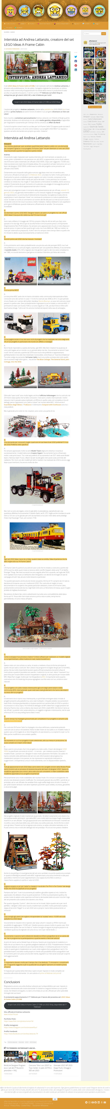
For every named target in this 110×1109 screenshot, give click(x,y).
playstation (91, 139)
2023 (84, 114)
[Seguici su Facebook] (95, 1102)
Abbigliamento (93, 114)
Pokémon (96, 139)
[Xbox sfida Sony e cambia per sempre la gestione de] (100, 75)
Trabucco (27, 405)
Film (89, 124)
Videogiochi (96, 146)
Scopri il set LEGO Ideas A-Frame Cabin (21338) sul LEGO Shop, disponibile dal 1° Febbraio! (37, 1005)
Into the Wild (16, 362)
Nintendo (93, 136)
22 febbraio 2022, (35, 175)
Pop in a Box (96, 141)
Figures (76, 24)
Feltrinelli (85, 124)
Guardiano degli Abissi (13, 405)
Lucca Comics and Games (88, 134)
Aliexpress (100, 114)
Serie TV (94, 144)
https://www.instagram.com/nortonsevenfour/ (20, 1027)
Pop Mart (102, 141)
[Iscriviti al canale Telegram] (86, 1102)
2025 (87, 114)
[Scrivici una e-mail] (105, 1102)
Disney (99, 121)
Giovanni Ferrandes (13, 49)
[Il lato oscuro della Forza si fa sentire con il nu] (88, 98)
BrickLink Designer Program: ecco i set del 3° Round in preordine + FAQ (15, 1068)
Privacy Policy (15, 1105)
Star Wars (99, 144)
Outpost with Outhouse (51, 405)
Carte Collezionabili (62, 24)
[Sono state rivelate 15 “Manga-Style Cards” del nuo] (88, 52)
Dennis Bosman (44, 301)
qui (64, 109)
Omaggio (85, 139)
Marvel (84, 136)
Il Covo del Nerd (100, 129)
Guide (6, 32)
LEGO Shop (98, 131)
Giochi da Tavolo (44, 24)
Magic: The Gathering (99, 134)
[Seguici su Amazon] (101, 1102)
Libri (103, 132)
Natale (88, 136)
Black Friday (99, 117)
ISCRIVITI (19, 28)
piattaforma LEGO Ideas (12, 721)
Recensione (87, 144)
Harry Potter (87, 129)
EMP (103, 121)
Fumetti (86, 24)
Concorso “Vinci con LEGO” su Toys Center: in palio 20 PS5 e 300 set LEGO (40, 1068)
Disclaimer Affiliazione (40, 1105)
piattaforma (48, 109)
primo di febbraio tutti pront (50, 973)
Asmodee (93, 117)
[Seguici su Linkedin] (98, 1102)
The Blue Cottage (43, 359)
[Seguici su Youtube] (92, 1102)
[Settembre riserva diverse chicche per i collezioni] (100, 52)
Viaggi (96, 24)
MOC (44, 677)
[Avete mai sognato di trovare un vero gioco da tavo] (88, 75)
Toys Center (86, 146)
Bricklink (85, 119)
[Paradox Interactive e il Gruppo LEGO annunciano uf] (88, 87)
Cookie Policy (25, 1105)
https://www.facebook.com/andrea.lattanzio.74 (21, 1034)
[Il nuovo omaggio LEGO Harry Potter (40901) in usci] (88, 63)
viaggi (91, 146)
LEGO (22, 24)
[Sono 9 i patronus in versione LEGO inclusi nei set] (100, 87)
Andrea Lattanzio (12, 1042)
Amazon (86, 117)
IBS (94, 129)
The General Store (58, 359)
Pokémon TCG (88, 141)
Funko (32, 24)
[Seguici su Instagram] (89, 1102)
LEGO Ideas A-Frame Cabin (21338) (21, 86)
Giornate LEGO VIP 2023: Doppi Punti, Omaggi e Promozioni (63, 1068)
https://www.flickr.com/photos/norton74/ (18, 1021)
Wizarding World (87, 149)
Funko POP (86, 127)
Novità (98, 137)
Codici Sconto (10, 24)
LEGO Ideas (33, 1042)
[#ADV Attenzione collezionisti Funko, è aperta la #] (100, 63)
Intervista (21, 1042)
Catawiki (85, 121)
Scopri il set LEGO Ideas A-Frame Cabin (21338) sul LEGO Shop (37, 102)
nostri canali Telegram (89, 1088)
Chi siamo (9, 28)
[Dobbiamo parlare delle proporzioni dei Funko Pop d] (100, 98)
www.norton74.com (11, 1014)
